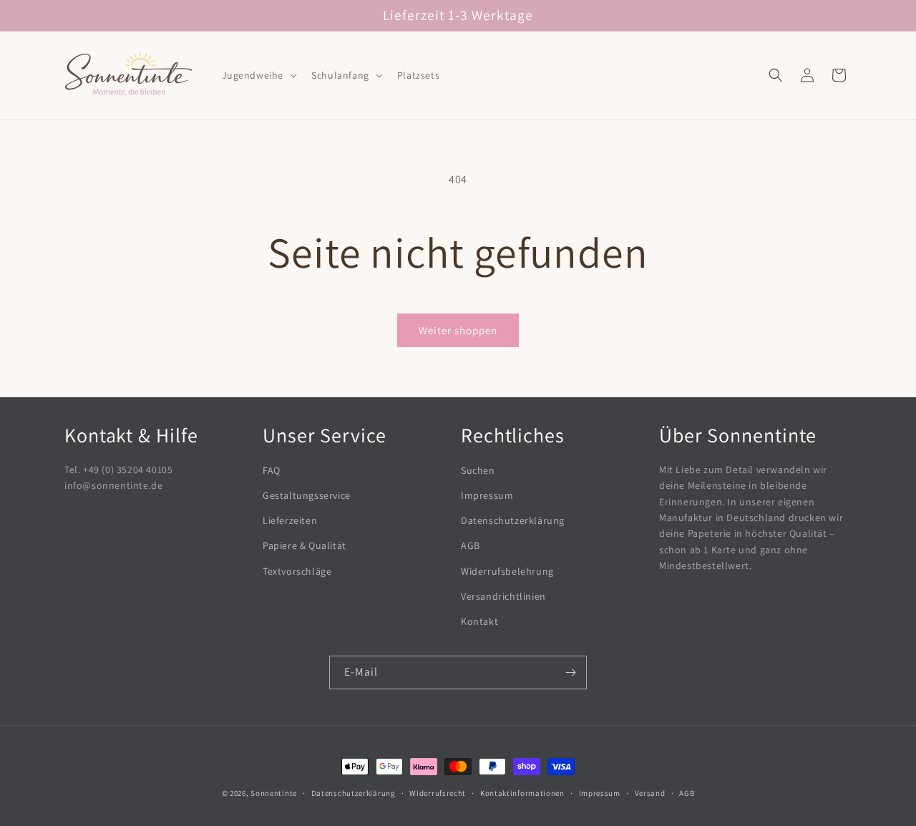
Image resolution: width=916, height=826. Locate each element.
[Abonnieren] (570, 672)
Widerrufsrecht (437, 793)
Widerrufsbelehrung (507, 571)
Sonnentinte (273, 793)
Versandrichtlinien (503, 596)
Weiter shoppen (458, 330)
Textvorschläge (297, 571)
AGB (470, 545)
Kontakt (479, 621)
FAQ (272, 470)
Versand (650, 793)
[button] (258, 75)
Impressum (487, 495)
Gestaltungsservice (307, 495)
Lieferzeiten (290, 520)
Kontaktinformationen (522, 793)
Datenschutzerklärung (513, 520)
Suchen (478, 470)
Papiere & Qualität (304, 545)
